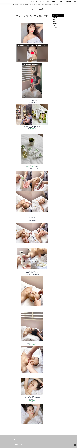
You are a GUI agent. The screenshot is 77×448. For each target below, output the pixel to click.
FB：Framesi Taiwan (20, 436)
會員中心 (14, 436)
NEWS (29, 1)
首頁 (13, 4)
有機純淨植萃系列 (55, 27)
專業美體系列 (54, 21)
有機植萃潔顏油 (30, 166)
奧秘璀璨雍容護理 (55, 17)
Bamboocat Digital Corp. (17, 444)
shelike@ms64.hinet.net (17, 442)
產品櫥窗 (36, 1)
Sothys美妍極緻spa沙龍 (60, 1)
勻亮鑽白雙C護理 (55, 25)
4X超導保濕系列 (55, 23)
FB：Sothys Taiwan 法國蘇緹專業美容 (37, 436)
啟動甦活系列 (54, 29)
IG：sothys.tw (47, 436)
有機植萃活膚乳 (32, 344)
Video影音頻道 (53, 1)
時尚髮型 (40, 1)
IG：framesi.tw (27, 436)
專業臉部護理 (26, 4)
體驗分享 (48, 1)
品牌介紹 (32, 1)
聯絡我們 (75, 1)
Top (75, 444)
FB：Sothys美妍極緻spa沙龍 (55, 436)
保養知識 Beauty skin (69, 1)
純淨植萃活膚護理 (32, 128)
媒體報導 (44, 1)
